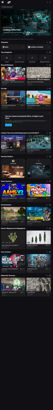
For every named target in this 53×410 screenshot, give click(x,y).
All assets (7, 61)
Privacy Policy (19, 122)
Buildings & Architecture (45, 61)
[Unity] (13, 47)
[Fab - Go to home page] (9, 2)
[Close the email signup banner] (49, 113)
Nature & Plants (32, 61)
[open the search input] (48, 2)
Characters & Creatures (19, 61)
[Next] (50, 42)
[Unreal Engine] (38, 47)
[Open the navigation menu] (50, 2)
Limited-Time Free (12, 30)
